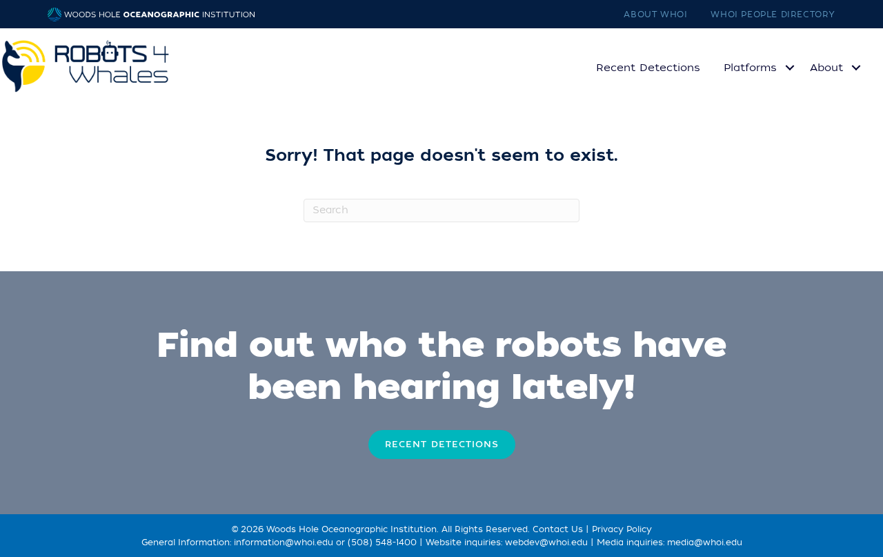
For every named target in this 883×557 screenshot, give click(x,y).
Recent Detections (648, 68)
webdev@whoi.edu (546, 542)
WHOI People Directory (773, 14)
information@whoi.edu (283, 542)
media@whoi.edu (704, 542)
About (826, 68)
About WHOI (655, 14)
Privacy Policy (622, 529)
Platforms (750, 68)
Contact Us (558, 529)
